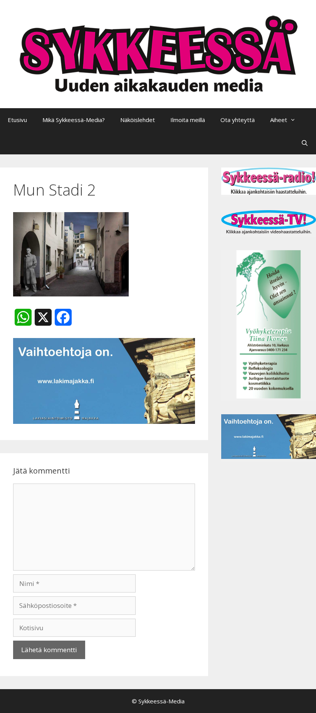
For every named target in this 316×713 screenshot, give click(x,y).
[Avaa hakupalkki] (304, 142)
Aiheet (278, 120)
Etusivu (17, 120)
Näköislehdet (137, 120)
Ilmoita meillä (187, 120)
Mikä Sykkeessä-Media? (73, 120)
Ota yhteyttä (237, 120)
